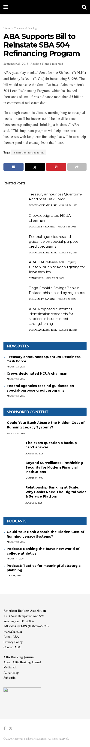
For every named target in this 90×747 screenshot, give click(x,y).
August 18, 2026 (34, 453)
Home (6, 28)
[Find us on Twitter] (10, 728)
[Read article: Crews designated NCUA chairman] (15, 221)
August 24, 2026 (68, 205)
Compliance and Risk (43, 205)
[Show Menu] (5, 7)
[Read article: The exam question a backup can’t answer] (12, 447)
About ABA (11, 636)
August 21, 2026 (67, 298)
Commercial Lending (25, 28)
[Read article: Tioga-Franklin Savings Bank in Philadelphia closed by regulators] (15, 293)
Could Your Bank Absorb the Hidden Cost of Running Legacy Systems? (46, 425)
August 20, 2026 (16, 433)
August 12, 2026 (34, 478)
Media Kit (10, 667)
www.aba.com (12, 631)
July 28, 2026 (14, 575)
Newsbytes (36, 278)
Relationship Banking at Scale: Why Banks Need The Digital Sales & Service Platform (55, 491)
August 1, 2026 (33, 502)
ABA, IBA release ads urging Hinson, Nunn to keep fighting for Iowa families (57, 267)
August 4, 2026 (15, 558)
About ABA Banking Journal (22, 662)
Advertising (11, 672)
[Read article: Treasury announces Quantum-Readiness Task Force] (15, 200)
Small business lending (29, 152)
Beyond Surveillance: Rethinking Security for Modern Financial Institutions (54, 467)
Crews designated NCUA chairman (37, 373)
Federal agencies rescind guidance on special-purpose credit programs (53, 241)
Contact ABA (12, 647)
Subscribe (9, 677)
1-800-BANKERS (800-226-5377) (26, 626)
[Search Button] (84, 7)
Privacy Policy (13, 642)
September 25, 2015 (15, 63)
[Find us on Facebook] (4, 728)
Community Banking (42, 226)
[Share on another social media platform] (77, 167)
